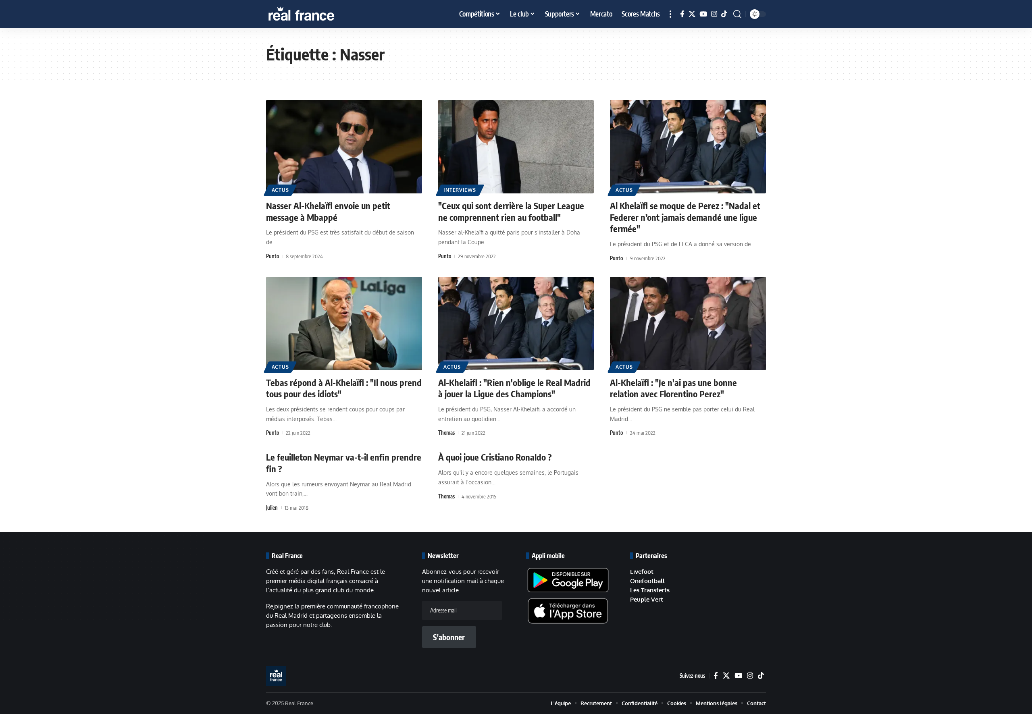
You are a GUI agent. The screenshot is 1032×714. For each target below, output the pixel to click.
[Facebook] (682, 14)
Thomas (446, 433)
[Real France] (318, 14)
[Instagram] (714, 14)
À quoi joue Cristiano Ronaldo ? (495, 457)
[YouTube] (703, 14)
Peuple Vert (646, 599)
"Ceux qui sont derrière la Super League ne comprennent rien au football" (511, 211)
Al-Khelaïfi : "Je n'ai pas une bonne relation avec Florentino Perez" (673, 388)
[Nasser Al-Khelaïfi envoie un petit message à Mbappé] (344, 146)
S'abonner (449, 637)
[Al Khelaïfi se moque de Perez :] (688, 146)
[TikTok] (724, 14)
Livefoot (641, 571)
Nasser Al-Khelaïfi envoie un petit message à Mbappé (328, 211)
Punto (272, 256)
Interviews (459, 190)
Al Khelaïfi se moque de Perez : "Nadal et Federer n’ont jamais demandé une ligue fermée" (685, 217)
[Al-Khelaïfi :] (688, 323)
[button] (670, 14)
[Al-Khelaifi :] (516, 323)
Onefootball (647, 581)
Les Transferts (650, 590)
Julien (272, 507)
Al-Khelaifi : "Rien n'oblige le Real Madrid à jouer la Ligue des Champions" (514, 388)
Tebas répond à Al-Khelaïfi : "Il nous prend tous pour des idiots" (344, 388)
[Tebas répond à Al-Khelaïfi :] (344, 323)
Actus (280, 190)
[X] (692, 14)
